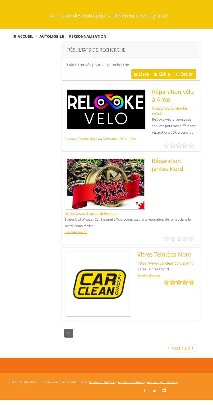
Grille (164, 74)
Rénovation (110, 138)
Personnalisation (87, 36)
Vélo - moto (128, 138)
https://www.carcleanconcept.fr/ (165, 263)
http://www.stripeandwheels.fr (91, 213)
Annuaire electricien (131, 382)
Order (186, 74)
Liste (144, 74)
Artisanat (71, 138)
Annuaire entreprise (102, 382)
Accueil (25, 36)
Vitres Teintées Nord (164, 254)
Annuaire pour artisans (162, 382)
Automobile (51, 36)
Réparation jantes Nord (167, 164)
